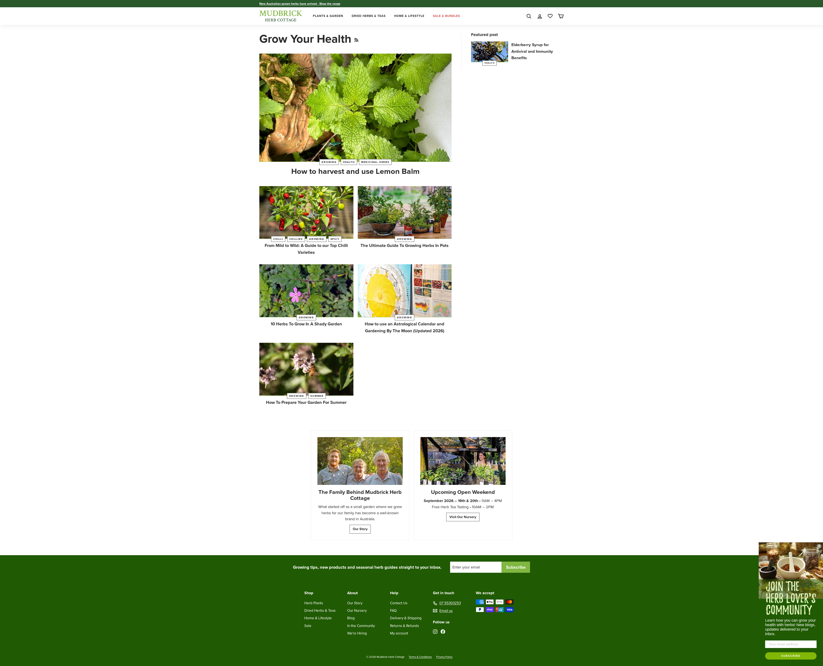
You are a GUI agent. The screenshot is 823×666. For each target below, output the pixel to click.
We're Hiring (357, 633)
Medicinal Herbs (375, 162)
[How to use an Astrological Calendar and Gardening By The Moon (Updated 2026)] (405, 290)
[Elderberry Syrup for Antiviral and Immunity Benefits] (489, 51)
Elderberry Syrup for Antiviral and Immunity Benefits (532, 51)
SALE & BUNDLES (446, 16)
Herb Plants (313, 603)
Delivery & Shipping (406, 618)
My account (399, 633)
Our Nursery (357, 610)
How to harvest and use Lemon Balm (355, 171)
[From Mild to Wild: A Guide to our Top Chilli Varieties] (306, 212)
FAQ (393, 610)
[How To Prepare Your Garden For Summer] (306, 369)
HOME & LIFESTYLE (409, 16)
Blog (351, 618)
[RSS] (356, 38)
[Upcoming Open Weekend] (463, 461)
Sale (307, 625)
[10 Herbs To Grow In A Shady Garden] (306, 290)
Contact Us (398, 603)
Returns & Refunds (404, 625)
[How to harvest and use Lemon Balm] (355, 108)
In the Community (361, 625)
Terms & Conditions (420, 657)
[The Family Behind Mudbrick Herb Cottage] (360, 461)
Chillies (296, 239)
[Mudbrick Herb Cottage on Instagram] (435, 631)
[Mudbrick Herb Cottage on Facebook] (443, 631)
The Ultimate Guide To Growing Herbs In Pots (404, 245)
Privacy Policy (444, 657)
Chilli (278, 239)
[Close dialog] (819, 546)
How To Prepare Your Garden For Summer (306, 402)
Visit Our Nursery (462, 516)
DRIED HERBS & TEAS (369, 16)
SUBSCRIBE (790, 655)
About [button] (352, 593)
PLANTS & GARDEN (328, 16)
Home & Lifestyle (318, 618)
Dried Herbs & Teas (320, 610)
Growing (329, 162)
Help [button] (394, 593)
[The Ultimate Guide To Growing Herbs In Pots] (405, 212)
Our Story (360, 528)
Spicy (334, 239)
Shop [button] (308, 593)
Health (349, 162)
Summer (317, 396)
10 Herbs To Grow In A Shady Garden (306, 324)
